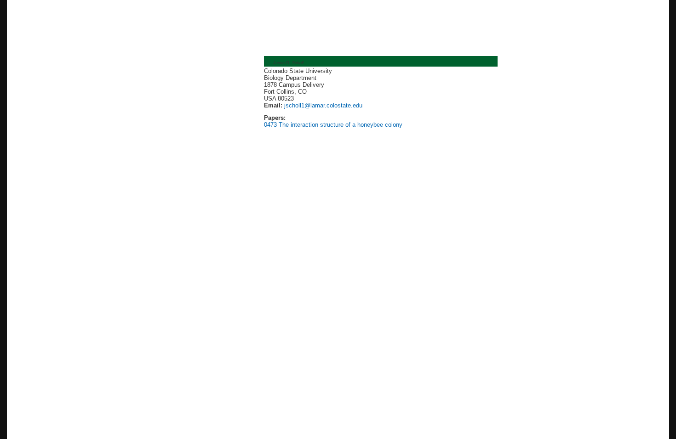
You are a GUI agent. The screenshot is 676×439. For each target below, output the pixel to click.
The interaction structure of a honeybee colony (340, 124)
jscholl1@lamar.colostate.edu (322, 105)
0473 (270, 124)
